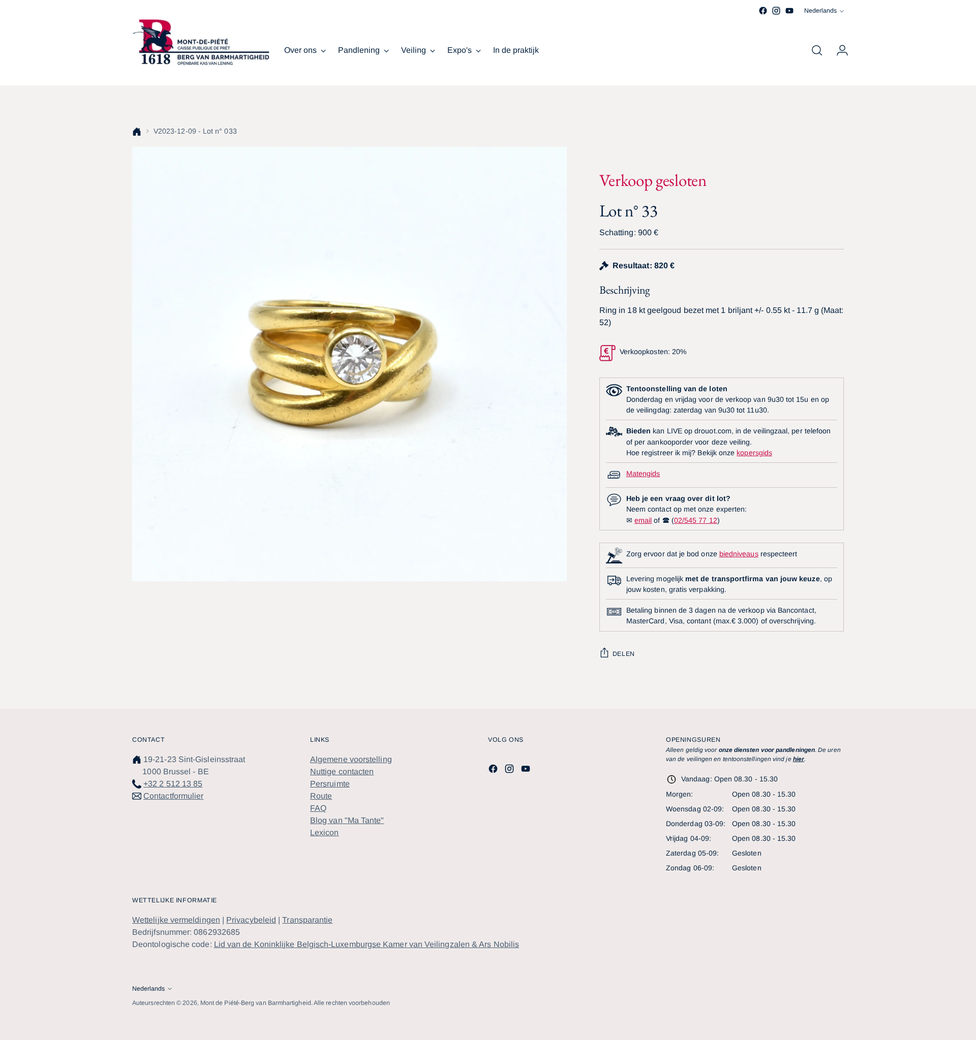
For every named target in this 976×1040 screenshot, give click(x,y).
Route (321, 796)
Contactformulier (173, 796)
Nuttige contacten (342, 771)
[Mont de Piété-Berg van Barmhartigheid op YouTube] (789, 10)
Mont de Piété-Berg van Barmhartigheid (255, 1002)
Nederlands (820, 10)
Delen (624, 653)
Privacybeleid (251, 920)
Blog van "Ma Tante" (347, 820)
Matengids (643, 473)
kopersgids (754, 453)
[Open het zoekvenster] (817, 50)
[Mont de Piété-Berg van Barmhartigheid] (200, 42)
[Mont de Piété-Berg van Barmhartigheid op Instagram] (776, 10)
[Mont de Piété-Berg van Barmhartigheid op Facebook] (763, 10)
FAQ (318, 808)
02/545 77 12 (695, 520)
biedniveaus (738, 554)
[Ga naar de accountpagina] (838, 50)
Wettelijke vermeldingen (176, 920)
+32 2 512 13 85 (172, 783)
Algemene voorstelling (351, 759)
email (643, 520)
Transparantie (307, 920)
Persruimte (330, 783)
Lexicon (324, 832)
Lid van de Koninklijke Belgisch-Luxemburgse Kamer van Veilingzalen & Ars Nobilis (366, 944)
